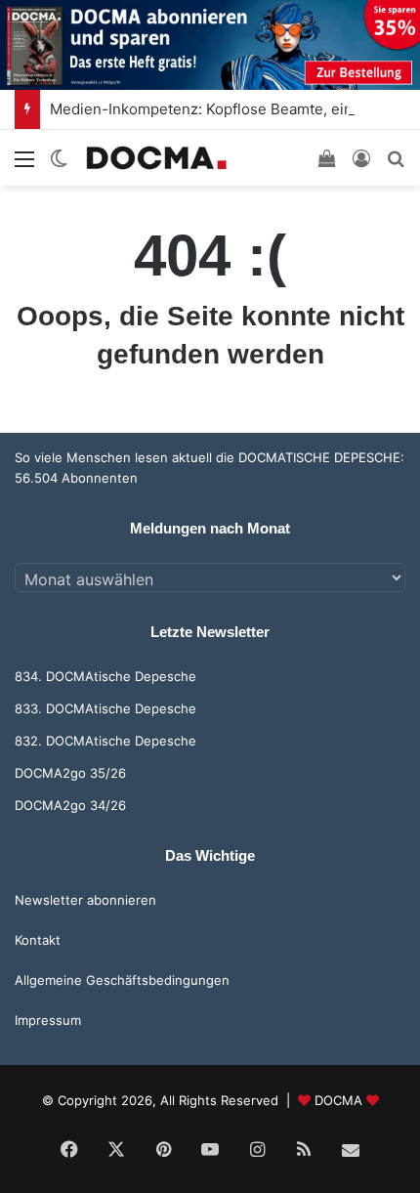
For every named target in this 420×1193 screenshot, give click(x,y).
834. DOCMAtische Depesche (105, 676)
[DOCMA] (156, 158)
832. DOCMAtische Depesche (105, 740)
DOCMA (338, 1100)
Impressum (48, 1020)
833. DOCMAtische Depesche (105, 708)
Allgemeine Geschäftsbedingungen (122, 980)
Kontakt (38, 940)
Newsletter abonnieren (85, 900)
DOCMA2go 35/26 (70, 773)
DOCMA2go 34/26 (70, 805)
